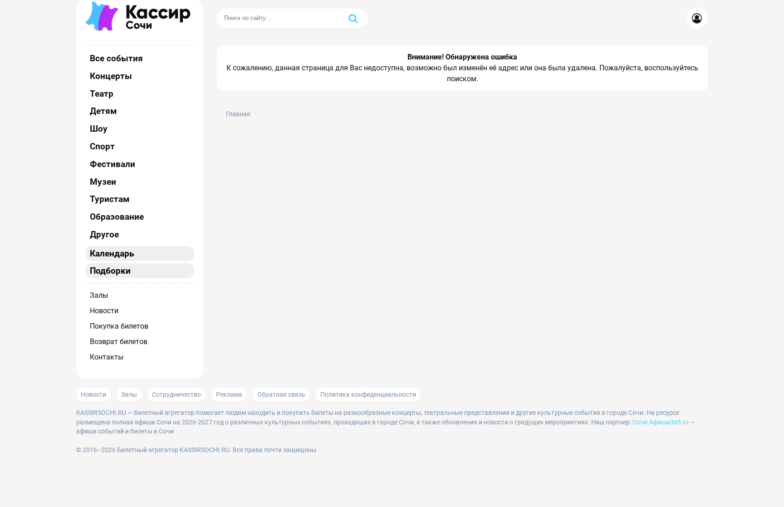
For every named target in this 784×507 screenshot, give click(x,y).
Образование (117, 217)
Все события (116, 58)
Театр (101, 94)
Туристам (109, 199)
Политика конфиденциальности (368, 394)
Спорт (102, 146)
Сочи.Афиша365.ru (660, 422)
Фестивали (112, 164)
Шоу (99, 128)
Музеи (103, 182)
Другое (104, 234)
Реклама (229, 394)
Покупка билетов (119, 326)
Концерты (111, 76)
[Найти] (353, 18)
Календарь (112, 253)
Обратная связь (281, 394)
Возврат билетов (118, 341)
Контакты (106, 357)
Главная (238, 114)
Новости (104, 310)
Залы (99, 295)
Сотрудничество (176, 394)
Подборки (110, 271)
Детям (103, 111)
